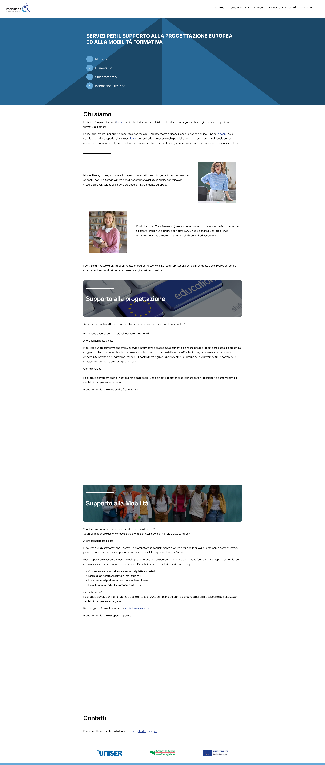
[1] (217, 162)
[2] (108, 212)
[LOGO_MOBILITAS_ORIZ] (18, 3)
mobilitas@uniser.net (137, 608)
